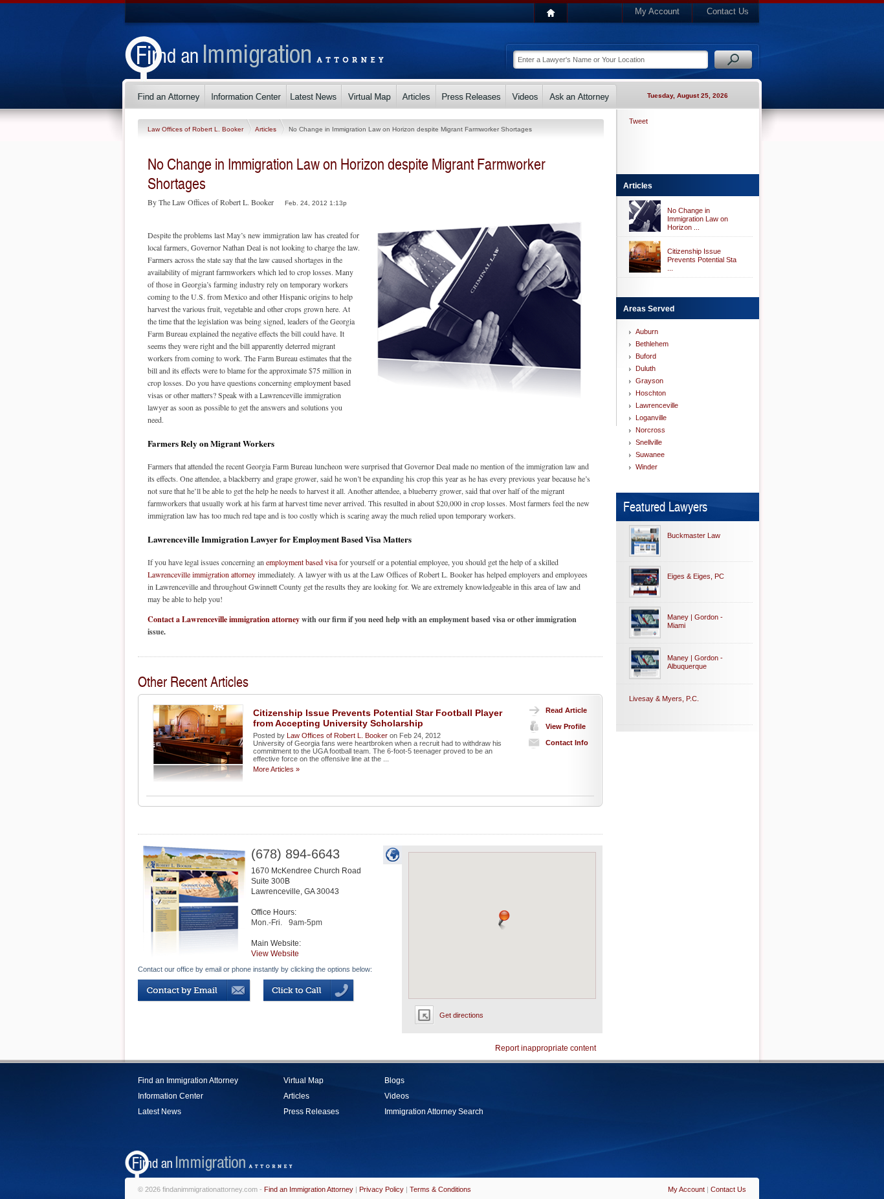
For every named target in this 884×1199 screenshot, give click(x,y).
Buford (645, 356)
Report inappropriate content (545, 1048)
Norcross (650, 430)
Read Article (566, 710)
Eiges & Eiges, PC (695, 576)
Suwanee (650, 454)
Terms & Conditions (440, 1189)
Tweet (638, 121)
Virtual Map (303, 1080)
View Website (275, 953)
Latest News (159, 1111)
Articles (266, 129)
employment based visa (301, 562)
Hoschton (650, 393)
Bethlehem (652, 344)
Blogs (394, 1080)
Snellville (648, 442)
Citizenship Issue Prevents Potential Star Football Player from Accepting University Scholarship (377, 718)
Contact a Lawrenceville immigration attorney (224, 619)
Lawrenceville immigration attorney (202, 574)
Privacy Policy (381, 1189)
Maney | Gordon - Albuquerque (695, 662)
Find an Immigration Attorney (188, 1080)
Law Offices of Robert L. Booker (196, 129)
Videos (396, 1096)
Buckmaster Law (693, 535)
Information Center (170, 1096)
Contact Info (567, 742)
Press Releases (311, 1111)
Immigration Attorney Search (433, 1111)
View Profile (566, 726)
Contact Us (728, 11)
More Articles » (276, 769)
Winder (646, 467)
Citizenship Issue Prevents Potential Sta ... (701, 259)
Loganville (651, 417)
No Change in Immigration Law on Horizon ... (697, 219)
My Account (657, 11)
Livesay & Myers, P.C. (664, 698)
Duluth (645, 368)
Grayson (649, 381)
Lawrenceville (656, 405)
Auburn (646, 331)
